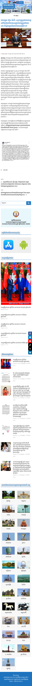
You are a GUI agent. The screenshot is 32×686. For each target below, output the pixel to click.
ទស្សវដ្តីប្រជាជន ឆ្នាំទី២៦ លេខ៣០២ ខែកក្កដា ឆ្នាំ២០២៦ (16, 307)
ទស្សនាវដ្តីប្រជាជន (7, 258)
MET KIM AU (22, 54)
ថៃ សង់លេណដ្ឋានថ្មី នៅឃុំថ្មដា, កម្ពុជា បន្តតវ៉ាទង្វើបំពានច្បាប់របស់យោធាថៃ (21, 375)
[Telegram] (30, 337)
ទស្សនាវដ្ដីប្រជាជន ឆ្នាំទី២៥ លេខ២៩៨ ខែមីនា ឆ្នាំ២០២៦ (16, 343)
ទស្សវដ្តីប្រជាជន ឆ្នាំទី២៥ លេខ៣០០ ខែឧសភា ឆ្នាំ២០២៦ (13, 325)
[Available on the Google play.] (23, 245)
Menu (16, 16)
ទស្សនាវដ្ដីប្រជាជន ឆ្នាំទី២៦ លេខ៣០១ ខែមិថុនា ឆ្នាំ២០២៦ (14, 316)
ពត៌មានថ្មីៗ (5, 170)
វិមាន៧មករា (8, 5)
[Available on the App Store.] (8, 245)
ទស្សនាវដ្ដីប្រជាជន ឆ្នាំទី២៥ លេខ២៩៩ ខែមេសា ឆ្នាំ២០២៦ (13, 334)
